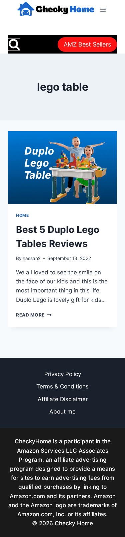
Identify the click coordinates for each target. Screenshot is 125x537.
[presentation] (62, 167)
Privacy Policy (62, 374)
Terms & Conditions (62, 386)
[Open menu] (103, 9)
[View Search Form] (14, 44)
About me (62, 411)
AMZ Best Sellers (87, 44)
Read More (34, 315)
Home (22, 215)
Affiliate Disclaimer (63, 399)
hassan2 (32, 258)
